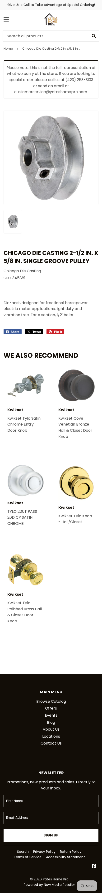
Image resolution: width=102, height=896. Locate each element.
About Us (51, 729)
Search (23, 851)
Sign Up (51, 835)
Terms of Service (28, 857)
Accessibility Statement (65, 857)
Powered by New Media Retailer (49, 884)
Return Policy (70, 851)
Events (51, 715)
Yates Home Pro (56, 879)
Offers (51, 708)
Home (8, 48)
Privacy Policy (44, 851)
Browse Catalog (51, 701)
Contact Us (51, 743)
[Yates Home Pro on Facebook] (94, 866)
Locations (51, 736)
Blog (51, 722)
